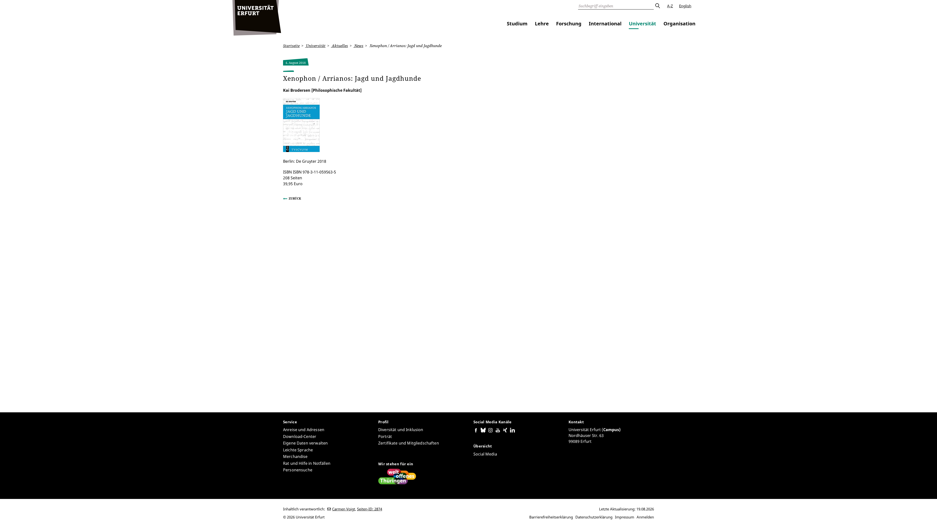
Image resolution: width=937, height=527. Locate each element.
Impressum (624, 517)
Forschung (568, 23)
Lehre (542, 23)
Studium (517, 23)
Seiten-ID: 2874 (369, 509)
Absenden (657, 6)
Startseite (291, 45)
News (358, 45)
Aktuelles (339, 45)
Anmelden (645, 517)
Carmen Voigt (343, 509)
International (605, 23)
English (685, 5)
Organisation (679, 23)
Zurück (295, 198)
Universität (642, 23)
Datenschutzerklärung (593, 517)
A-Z (670, 5)
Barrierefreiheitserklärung (551, 517)
